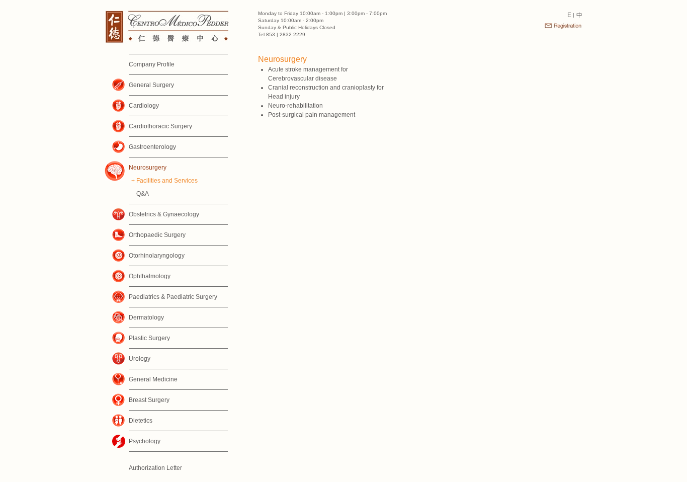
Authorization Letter (155, 467)
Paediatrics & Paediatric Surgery (173, 296)
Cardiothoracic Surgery (160, 126)
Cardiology (144, 105)
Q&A (142, 193)
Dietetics (140, 420)
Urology (139, 358)
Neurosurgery (147, 167)
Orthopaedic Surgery (157, 234)
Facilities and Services (167, 180)
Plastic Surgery (149, 338)
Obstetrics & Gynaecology (164, 214)
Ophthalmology (149, 276)
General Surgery (151, 85)
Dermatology (146, 317)
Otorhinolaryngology (157, 255)
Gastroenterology (152, 146)
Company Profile (152, 64)
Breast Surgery (149, 400)
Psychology (144, 441)
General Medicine (153, 379)
